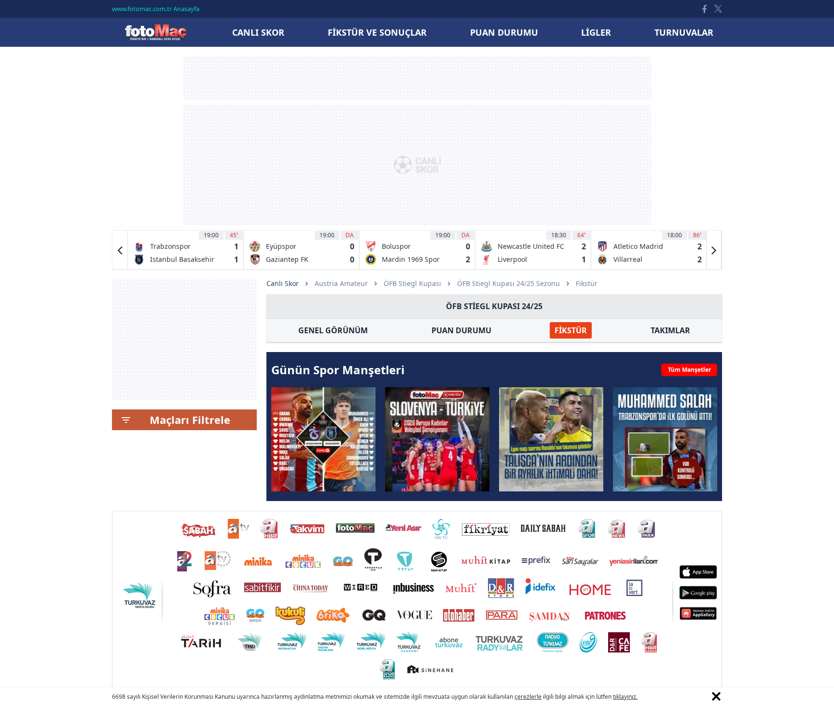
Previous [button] (120, 250)
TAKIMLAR (670, 330)
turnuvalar (683, 32)
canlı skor (258, 32)
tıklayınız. (625, 696)
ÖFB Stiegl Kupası (412, 283)
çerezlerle (528, 696)
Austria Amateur (341, 283)
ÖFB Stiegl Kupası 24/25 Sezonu (508, 283)
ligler (596, 32)
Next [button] (714, 250)
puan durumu (504, 32)
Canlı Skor (155, 32)
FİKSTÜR (571, 330)
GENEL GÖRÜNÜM (333, 330)
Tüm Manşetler (689, 370)
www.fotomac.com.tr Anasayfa (155, 8)
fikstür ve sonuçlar (377, 32)
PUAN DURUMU (461, 330)
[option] (186, 250)
